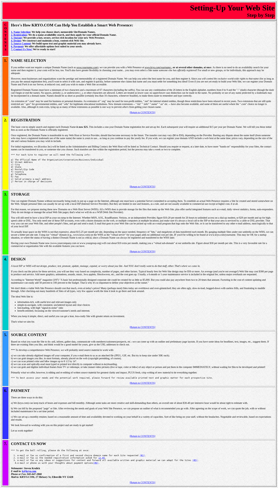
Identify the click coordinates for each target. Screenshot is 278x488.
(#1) (142, 455)
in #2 (101, 458)
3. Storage (16, 37)
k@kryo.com (29, 471)
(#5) (195, 460)
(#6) (95, 463)
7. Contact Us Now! (21, 49)
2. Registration (19, 34)
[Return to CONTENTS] (142, 112)
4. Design (16, 40)
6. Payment (17, 46)
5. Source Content (21, 43)
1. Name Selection (20, 32)
